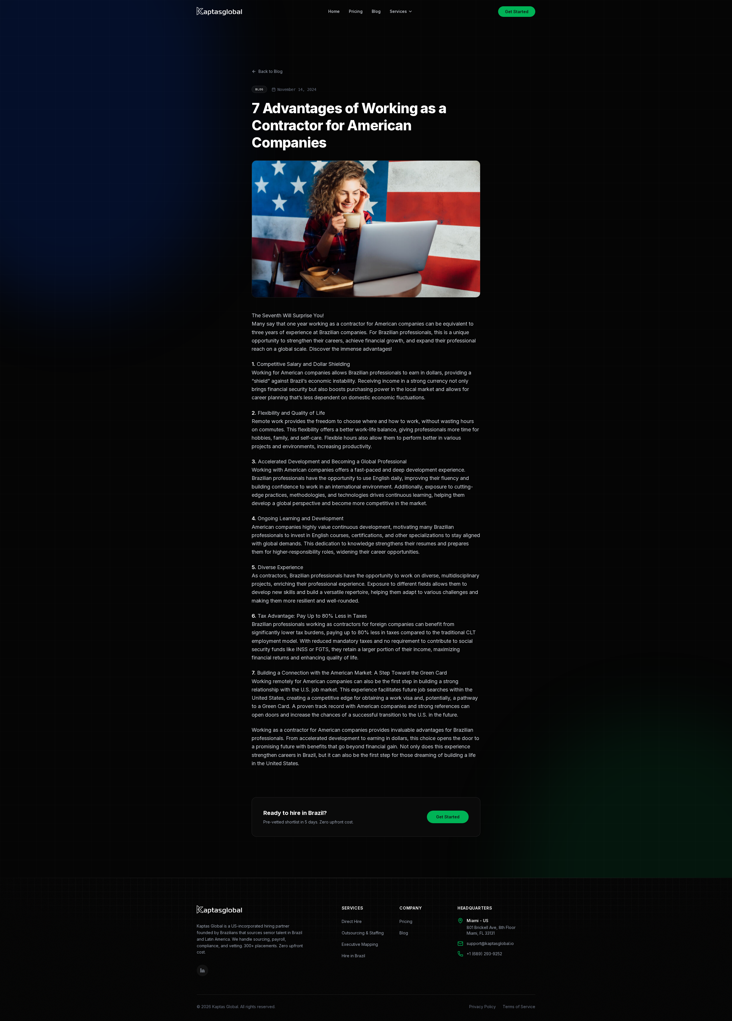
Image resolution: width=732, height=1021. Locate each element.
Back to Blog (270, 71)
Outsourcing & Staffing (363, 932)
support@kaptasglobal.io (490, 943)
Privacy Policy (482, 1006)
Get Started (516, 11)
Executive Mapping (360, 944)
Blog (376, 11)
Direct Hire (352, 921)
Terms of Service (519, 1006)
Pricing (356, 11)
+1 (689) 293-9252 (484, 953)
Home (334, 11)
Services (398, 11)
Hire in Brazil (353, 955)
